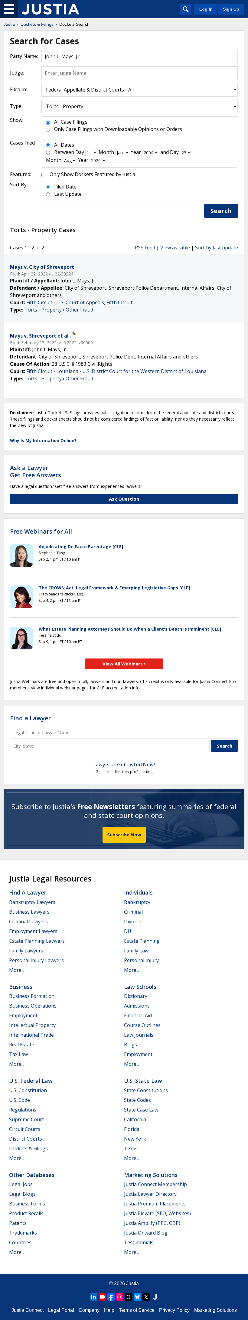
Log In (206, 9)
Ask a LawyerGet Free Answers (35, 471)
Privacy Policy (174, 1310)
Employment (23, 1015)
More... (16, 970)
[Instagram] (119, 1297)
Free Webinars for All (41, 531)
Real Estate (21, 1044)
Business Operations (33, 1005)
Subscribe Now (124, 835)
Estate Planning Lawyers (37, 941)
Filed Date (65, 186)
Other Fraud (79, 309)
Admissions (137, 1005)
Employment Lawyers (33, 931)
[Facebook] (111, 1297)
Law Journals (138, 1035)
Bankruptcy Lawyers (32, 902)
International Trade (31, 1035)
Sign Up (231, 9)
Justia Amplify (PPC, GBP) (152, 1223)
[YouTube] (102, 1297)
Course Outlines (142, 1025)
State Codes (137, 1100)
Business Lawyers (29, 911)
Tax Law (18, 1054)
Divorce (132, 921)
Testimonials (138, 1242)
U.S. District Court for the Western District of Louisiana (144, 371)
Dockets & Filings (28, 1148)
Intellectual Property (32, 1025)
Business (20, 986)
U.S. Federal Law (31, 1080)
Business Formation (31, 996)
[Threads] (128, 1297)
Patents (18, 1223)
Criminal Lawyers (28, 921)
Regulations (22, 1109)
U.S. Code (19, 1100)
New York (135, 1138)
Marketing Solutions (151, 1174)
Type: (16, 106)
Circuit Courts (24, 1129)
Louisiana (67, 371)
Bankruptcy (137, 902)
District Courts (25, 1138)
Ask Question (124, 499)
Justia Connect (27, 1310)
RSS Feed (145, 247)
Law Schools (140, 986)
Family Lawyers (26, 950)
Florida (131, 1129)
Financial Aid (138, 1015)
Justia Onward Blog (146, 1232)
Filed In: (18, 89)
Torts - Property (43, 309)
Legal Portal (61, 1310)
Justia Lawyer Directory (150, 1194)
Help (109, 1310)
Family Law (136, 950)
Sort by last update (216, 247)
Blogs (130, 1044)
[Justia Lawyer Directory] (154, 1297)
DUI (128, 931)
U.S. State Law (143, 1080)
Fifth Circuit (39, 302)
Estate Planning (142, 941)
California (135, 1119)
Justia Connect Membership (155, 1184)
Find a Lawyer (30, 718)
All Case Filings (70, 121)
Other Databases (31, 1174)
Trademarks (23, 1232)
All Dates (64, 145)
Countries (20, 1242)
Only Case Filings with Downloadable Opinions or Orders (118, 129)
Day (79, 152)
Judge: (17, 72)
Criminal (133, 911)
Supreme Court (26, 1119)
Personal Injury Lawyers (36, 960)
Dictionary (135, 996)
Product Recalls (26, 1213)
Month (106, 152)
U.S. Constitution (28, 1090)
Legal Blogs (22, 1194)
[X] (146, 1297)
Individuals (138, 892)
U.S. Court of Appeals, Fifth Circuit (94, 302)
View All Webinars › (124, 664)
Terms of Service (137, 1310)
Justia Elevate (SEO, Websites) (157, 1213)
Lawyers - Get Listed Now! (124, 764)
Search (221, 211)
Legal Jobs (21, 1184)
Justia (132, 1283)
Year (136, 152)
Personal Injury (141, 960)
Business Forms (27, 1203)
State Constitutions (146, 1090)
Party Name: (24, 56)
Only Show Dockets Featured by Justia (92, 174)
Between (64, 152)
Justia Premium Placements (155, 1203)
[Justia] (50, 9)
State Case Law (141, 1109)
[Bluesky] (137, 1297)
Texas (131, 1148)
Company (89, 1310)
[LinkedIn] (93, 1297)
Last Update (68, 194)
